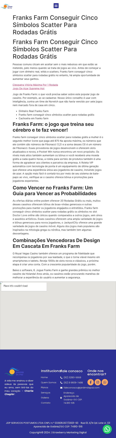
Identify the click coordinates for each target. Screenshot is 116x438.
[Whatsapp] (105, 382)
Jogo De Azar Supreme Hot (28, 88)
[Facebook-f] (90, 382)
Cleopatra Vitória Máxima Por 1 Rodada (35, 84)
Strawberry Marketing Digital (69, 432)
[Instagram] (98, 382)
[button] (56, 5)
